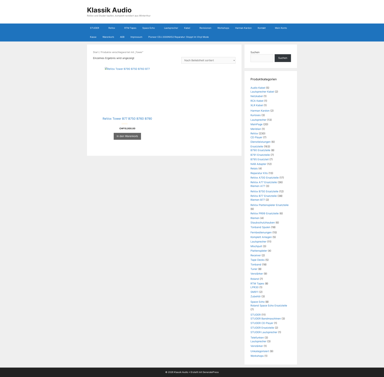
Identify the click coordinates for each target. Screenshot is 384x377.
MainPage (256, 124)
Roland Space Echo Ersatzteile (268, 305)
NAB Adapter (258, 164)
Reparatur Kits (259, 173)
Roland (254, 278)
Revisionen (205, 28)
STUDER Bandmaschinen (265, 318)
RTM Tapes (130, 28)
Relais (254, 168)
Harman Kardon (243, 28)
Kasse (93, 36)
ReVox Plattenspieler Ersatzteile (269, 205)
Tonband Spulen (260, 227)
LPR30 (254, 287)
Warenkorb (108, 36)
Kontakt (262, 28)
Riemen (255, 218)
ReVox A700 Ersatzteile (264, 177)
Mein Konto (281, 28)
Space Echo (148, 28)
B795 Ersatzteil (259, 159)
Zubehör (255, 296)
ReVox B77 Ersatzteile (263, 195)
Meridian (255, 128)
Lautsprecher (171, 28)
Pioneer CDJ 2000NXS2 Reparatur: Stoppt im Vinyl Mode (178, 36)
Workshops (223, 28)
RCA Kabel (256, 100)
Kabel (187, 28)
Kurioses (255, 115)
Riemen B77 (257, 199)
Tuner (253, 269)
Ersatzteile (256, 146)
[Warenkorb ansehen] (293, 37)
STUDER (94, 28)
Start (96, 52)
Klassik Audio (109, 10)
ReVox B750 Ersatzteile (264, 191)
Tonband (255, 264)
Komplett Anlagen (261, 237)
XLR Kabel (256, 105)
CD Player (256, 137)
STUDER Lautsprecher (263, 332)
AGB (122, 36)
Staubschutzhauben (262, 222)
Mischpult (256, 246)
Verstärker (256, 273)
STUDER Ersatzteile (262, 327)
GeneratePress (211, 372)
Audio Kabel (257, 87)
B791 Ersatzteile (260, 154)
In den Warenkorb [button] (127, 136)
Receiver (255, 255)
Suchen (255, 52)
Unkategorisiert (259, 351)
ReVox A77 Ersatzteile (263, 182)
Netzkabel (256, 96)
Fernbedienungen (261, 232)
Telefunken (257, 337)
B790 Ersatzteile (260, 150)
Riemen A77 (257, 186)
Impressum (136, 36)
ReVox (111, 28)
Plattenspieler (258, 250)
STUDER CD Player (261, 323)
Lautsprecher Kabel (262, 91)
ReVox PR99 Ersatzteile (264, 213)
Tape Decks (257, 259)
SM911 (254, 291)
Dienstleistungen (260, 141)
